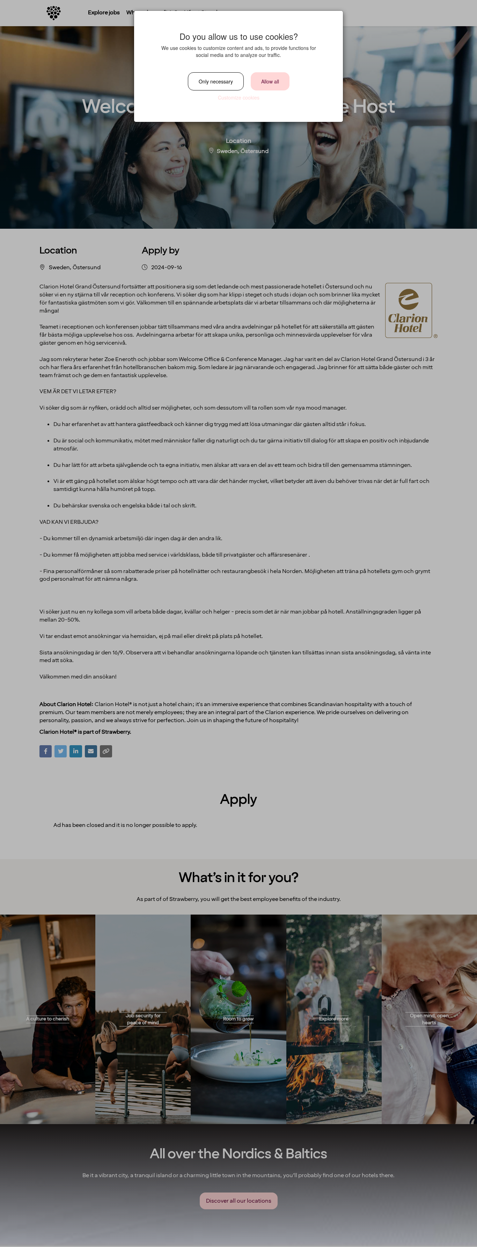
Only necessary (216, 81)
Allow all (270, 81)
